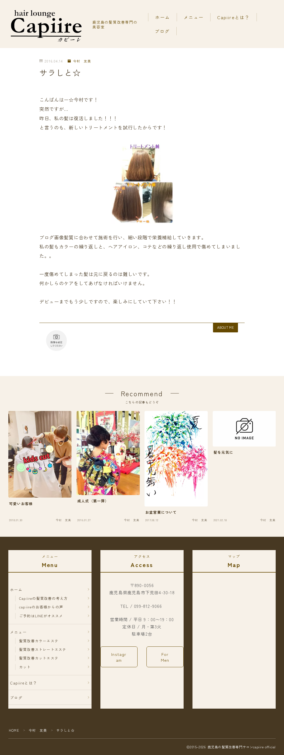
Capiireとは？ (233, 17)
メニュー (194, 17)
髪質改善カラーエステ (39, 640)
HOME (14, 730)
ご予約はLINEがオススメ (41, 615)
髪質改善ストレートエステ (42, 649)
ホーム (162, 17)
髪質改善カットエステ (39, 658)
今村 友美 (82, 61)
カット (25, 666)
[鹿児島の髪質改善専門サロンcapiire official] (46, 24)
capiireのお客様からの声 (41, 606)
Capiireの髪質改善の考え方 (43, 598)
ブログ (162, 31)
